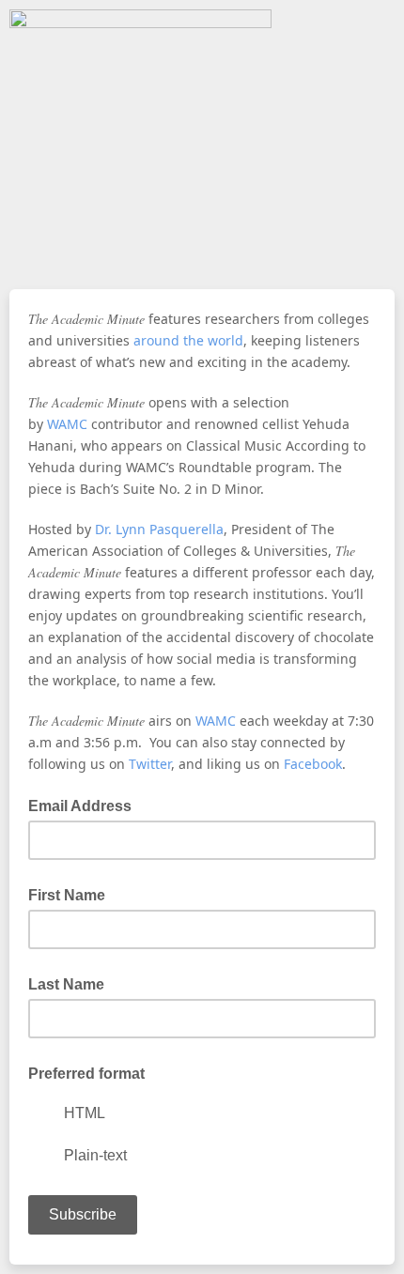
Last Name (66, 984)
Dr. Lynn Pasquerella (159, 529)
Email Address (85, 804)
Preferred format (86, 1074)
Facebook (313, 764)
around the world (188, 340)
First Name (66, 895)
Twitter (150, 764)
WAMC (67, 424)
